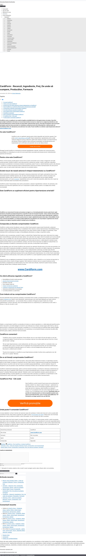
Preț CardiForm (17, 444)
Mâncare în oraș (7, 12)
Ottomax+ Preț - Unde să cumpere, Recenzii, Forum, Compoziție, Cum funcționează (22, 445)
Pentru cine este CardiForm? (10, 103)
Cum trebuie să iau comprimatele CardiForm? (14, 111)
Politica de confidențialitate (10, 538)
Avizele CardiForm (26, 444)
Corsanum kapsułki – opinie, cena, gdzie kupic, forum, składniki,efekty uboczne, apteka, (14, 530)
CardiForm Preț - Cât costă (10, 116)
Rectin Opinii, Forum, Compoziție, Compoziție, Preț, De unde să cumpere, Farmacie (22, 447)
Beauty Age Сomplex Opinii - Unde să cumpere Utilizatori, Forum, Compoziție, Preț (13, 482)
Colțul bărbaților (7, 15)
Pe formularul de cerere (37, 414)
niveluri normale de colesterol (10, 285)
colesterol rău (7, 299)
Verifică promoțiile (30, 403)
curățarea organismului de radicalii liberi (13, 287)
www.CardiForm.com (36, 432)
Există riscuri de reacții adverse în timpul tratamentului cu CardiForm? (20, 105)
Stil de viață (6, 10)
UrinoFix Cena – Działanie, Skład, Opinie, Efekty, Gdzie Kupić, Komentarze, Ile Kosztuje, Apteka (12, 510)
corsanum (16, 179)
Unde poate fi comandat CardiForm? (12, 117)
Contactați (5, 537)
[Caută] (16, 473)
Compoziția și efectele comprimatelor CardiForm (15, 108)
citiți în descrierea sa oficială (22, 138)
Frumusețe (5, 9)
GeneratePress (30, 555)
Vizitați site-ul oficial (35, 146)
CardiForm (9, 444)
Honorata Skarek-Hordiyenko (7, 2)
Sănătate (5, 13)
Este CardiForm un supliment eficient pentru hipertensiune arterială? (20, 106)
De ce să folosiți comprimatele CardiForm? (14, 114)
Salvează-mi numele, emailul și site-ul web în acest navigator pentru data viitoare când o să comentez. (28, 468)
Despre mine (6, 535)
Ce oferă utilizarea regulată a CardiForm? (13, 109)
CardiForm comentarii (9, 113)
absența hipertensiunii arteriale (10, 281)
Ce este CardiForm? (8, 102)
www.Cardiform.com (5, 128)
